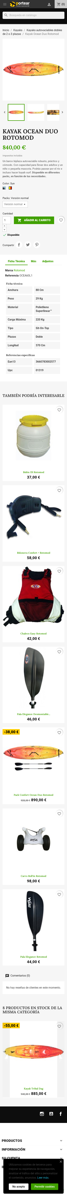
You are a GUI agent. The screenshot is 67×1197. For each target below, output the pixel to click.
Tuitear (27, 244)
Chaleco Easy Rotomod (33, 633)
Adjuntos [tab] (47, 261)
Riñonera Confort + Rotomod (33, 552)
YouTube (51, 1116)
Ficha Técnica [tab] (16, 261)
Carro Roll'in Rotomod (33, 876)
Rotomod (19, 270)
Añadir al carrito (34, 220)
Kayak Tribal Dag (33, 1088)
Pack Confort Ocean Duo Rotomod (33, 794)
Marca (9, 270)
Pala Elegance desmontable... (33, 714)
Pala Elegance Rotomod (33, 956)
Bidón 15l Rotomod (33, 472)
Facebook (60, 1116)
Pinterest (36, 244)
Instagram (42, 1116)
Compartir (18, 244)
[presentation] (6, 1059)
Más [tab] (33, 261)
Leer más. (43, 1177)
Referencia (12, 275)
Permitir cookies (45, 1186)
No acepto (18, 1186)
